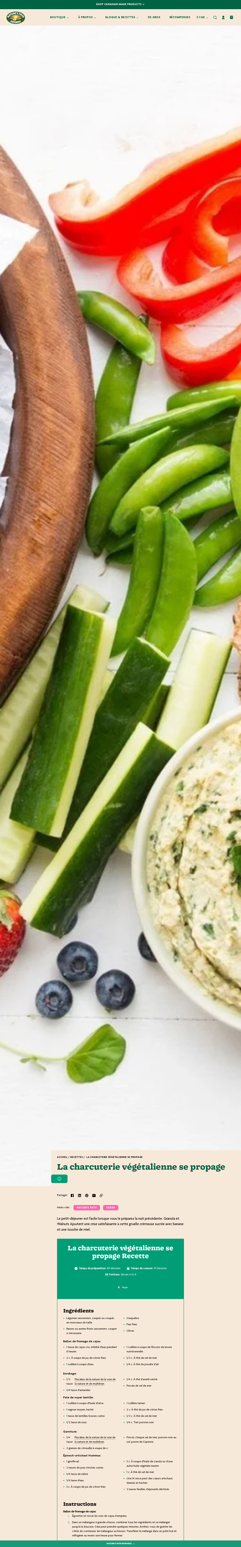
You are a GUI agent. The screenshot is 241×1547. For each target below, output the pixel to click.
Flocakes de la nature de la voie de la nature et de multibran (95, 1381)
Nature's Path (87, 1207)
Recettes (76, 1157)
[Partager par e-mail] (94, 1195)
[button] (215, 17)
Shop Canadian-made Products (119, 4)
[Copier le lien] (101, 1195)
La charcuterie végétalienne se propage (114, 1157)
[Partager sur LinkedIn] (79, 1195)
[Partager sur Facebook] (72, 1195)
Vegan (110, 1207)
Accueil (62, 1157)
